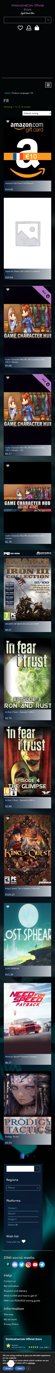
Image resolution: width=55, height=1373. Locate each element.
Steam (11, 1225)
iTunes (11, 1208)
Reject (20, 1368)
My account (10, 1319)
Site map (8, 1314)
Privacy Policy (11, 1324)
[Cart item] (37, 28)
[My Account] (28, 28)
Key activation (11, 1286)
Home (7, 93)
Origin (11, 1219)
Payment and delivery (15, 1291)
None (11, 1214)
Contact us (10, 1281)
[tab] (48, 84)
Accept (8, 1368)
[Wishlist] (20, 28)
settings (31, 1363)
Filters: (11, 1188)
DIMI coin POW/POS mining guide (22, 1301)
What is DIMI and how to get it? (20, 1296)
